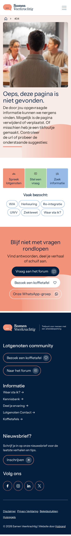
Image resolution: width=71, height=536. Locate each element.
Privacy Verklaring (27, 511)
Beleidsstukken (49, 511)
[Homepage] (5, 18)
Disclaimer (9, 511)
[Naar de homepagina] (35, 328)
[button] (64, 7)
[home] (18, 7)
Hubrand (60, 526)
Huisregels (9, 517)
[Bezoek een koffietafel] (14, 178)
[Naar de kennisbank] (57, 178)
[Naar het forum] (35, 178)
